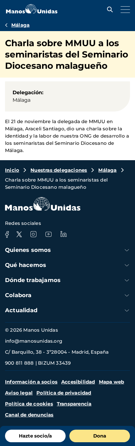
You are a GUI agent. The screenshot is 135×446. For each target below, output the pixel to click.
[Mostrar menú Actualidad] (127, 310)
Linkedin (63, 234)
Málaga (20, 25)
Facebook (7, 234)
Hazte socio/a (35, 436)
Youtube (48, 234)
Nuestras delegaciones (58, 170)
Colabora (18, 295)
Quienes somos (28, 250)
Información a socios (31, 382)
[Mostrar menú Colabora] (127, 295)
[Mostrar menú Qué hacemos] (127, 265)
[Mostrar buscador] (108, 9)
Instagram (33, 234)
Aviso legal (19, 393)
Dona (99, 436)
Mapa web (111, 382)
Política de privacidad (63, 393)
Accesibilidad (78, 382)
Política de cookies (29, 404)
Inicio (12, 170)
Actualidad (21, 310)
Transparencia (74, 404)
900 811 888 (19, 363)
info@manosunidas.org (33, 341)
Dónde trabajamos (33, 280)
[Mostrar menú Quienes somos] (127, 250)
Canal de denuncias (29, 415)
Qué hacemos (25, 265)
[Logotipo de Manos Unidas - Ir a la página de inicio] (31, 12)
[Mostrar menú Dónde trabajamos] (127, 280)
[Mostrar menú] (123, 9)
